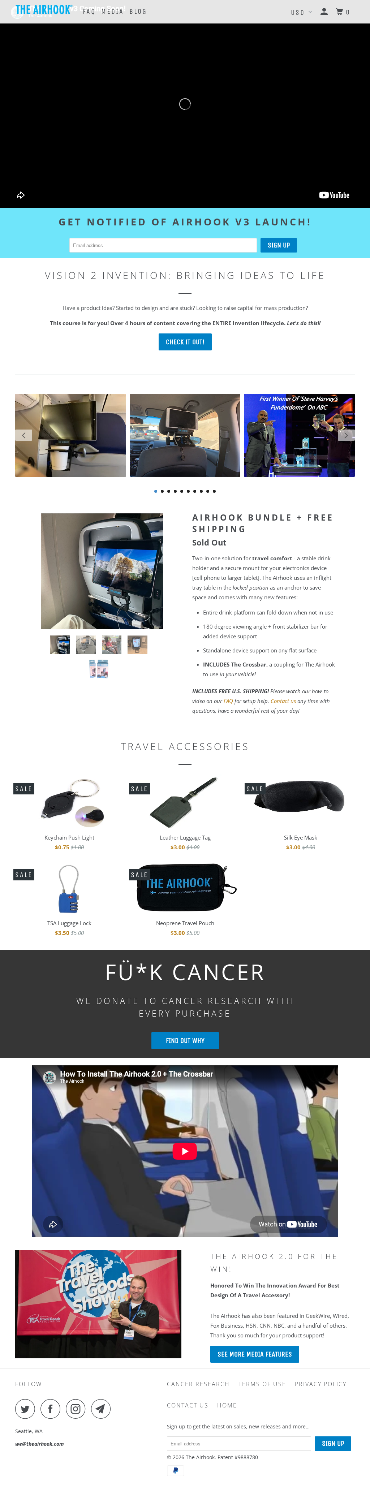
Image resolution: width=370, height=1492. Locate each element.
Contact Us (187, 1405)
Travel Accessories (185, 746)
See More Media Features (255, 1354)
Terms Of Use (262, 1384)
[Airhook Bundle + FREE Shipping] (101, 570)
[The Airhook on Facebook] (52, 1409)
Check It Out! (185, 342)
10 (214, 491)
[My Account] (325, 12)
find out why (185, 1040)
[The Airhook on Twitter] (27, 1409)
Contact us (283, 700)
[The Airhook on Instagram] (78, 1409)
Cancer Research (198, 1384)
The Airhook (200, 1457)
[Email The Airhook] (103, 1409)
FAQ (89, 11)
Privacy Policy (321, 1384)
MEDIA (112, 11)
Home (227, 1405)
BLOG (138, 11)
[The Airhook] (44, 9)
